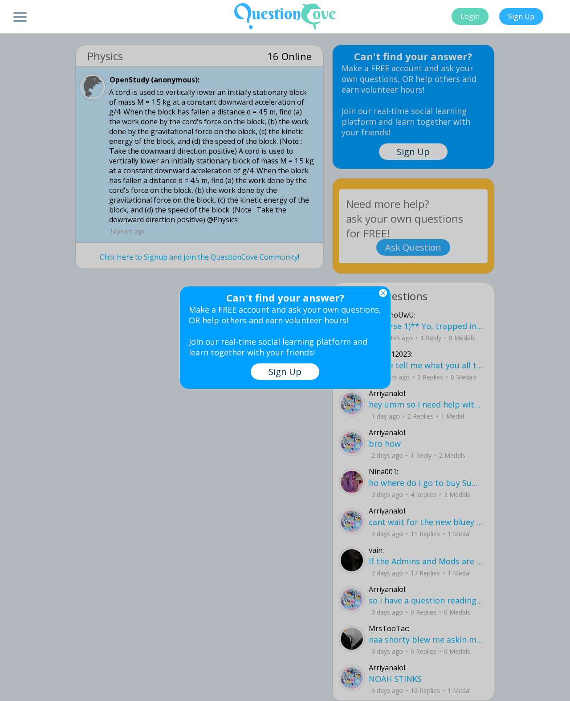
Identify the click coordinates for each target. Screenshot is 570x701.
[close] (383, 293)
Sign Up (521, 16)
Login (470, 16)
